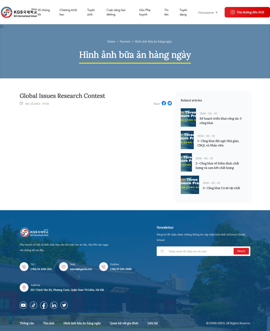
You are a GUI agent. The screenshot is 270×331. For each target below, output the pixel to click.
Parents (125, 41)
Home (111, 41)
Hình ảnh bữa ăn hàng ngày (153, 41)
